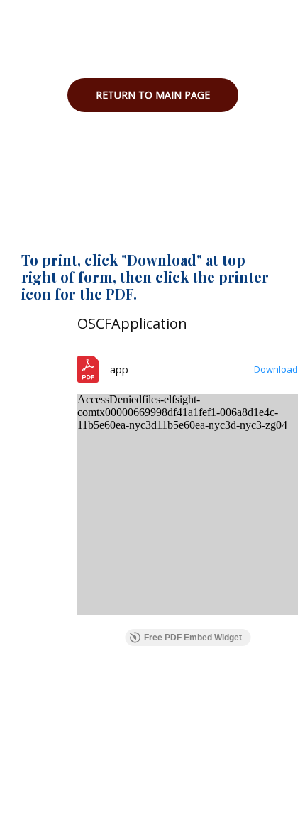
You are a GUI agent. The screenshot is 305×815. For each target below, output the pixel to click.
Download (276, 369)
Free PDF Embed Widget (193, 637)
